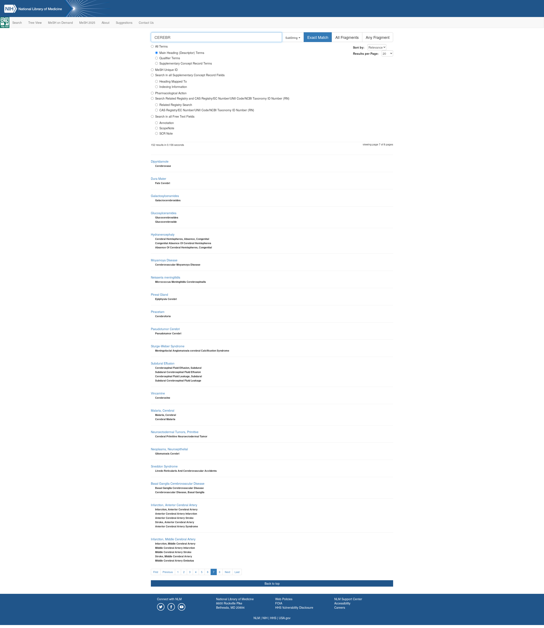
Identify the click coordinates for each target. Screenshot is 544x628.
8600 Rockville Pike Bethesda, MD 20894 (230, 605)
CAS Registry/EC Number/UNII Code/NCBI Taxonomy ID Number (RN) (206, 110)
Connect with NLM (169, 599)
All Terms (161, 46)
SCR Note (166, 133)
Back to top (272, 583)
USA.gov (284, 618)
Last (237, 572)
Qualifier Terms (169, 58)
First (155, 572)
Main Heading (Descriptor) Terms (181, 53)
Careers (339, 607)
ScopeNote (166, 128)
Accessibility (342, 603)
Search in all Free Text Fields (174, 116)
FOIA (278, 603)
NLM (257, 618)
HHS (273, 618)
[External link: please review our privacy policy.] (160, 606)
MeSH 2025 (87, 22)
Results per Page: (366, 53)
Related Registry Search (175, 105)
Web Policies (283, 599)
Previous (168, 572)
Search (17, 22)
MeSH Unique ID (166, 70)
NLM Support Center (348, 599)
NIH (265, 618)
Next (227, 572)
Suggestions (124, 22)
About (105, 22)
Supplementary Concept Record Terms (185, 63)
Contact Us (146, 22)
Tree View (35, 22)
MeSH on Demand (60, 22)
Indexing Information (173, 86)
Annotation (166, 123)
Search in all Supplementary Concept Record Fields (190, 75)
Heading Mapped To (173, 81)
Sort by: (358, 47)
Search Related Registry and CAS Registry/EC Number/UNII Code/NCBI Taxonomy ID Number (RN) (222, 98)
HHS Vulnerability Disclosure (294, 607)
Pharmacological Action (171, 93)
